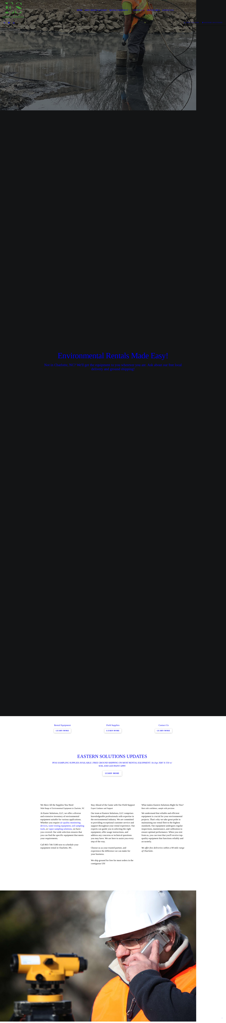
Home (80, 10)
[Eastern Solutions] (13, 10)
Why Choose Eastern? (96, 10)
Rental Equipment (118, 10)
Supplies (137, 10)
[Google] (4, 22)
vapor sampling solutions (60, 829)
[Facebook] (9, 22)
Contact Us (168, 10)
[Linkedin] (13, 22)
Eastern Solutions (213, 22)
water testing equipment (60, 826)
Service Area (153, 10)
